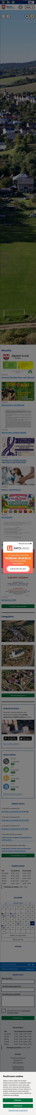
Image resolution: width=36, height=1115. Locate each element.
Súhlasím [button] (18, 1100)
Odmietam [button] (18, 1106)
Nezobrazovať (24, 543)
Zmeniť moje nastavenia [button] (18, 1110)
